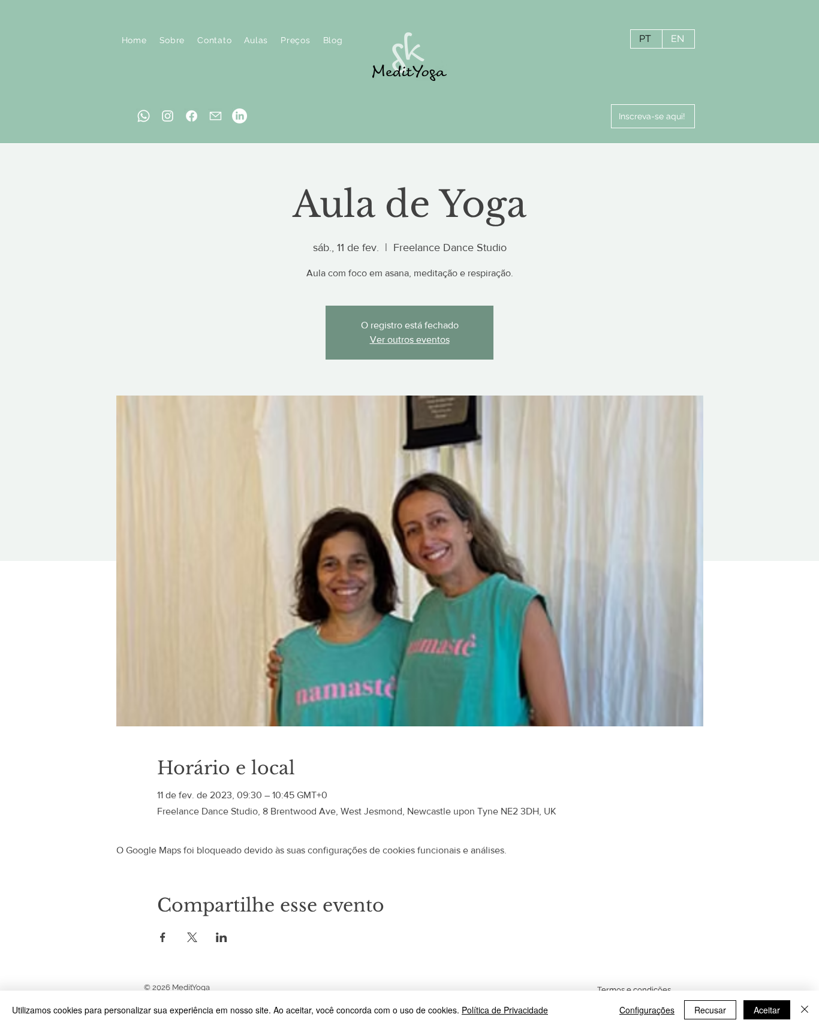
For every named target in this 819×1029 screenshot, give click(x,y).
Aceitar (767, 1010)
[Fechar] (804, 1009)
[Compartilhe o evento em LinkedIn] (221, 937)
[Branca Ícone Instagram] (167, 115)
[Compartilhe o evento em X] (192, 937)
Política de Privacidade (505, 1010)
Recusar (710, 1010)
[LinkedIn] (239, 115)
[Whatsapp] (143, 115)
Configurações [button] (647, 1010)
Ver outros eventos (410, 339)
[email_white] (215, 115)
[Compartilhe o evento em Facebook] (162, 937)
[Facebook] (191, 115)
